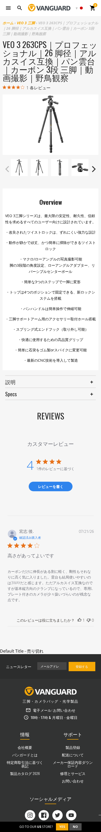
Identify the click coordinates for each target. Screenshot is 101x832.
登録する (82, 666)
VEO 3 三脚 (26, 22)
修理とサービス (72, 773)
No (75, 827)
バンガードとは (25, 754)
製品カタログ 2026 (25, 773)
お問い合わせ (64, 710)
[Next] (93, 169)
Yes (62, 827)
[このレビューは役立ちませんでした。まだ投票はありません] (88, 620)
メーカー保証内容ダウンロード (73, 763)
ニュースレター (18, 666)
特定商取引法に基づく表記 (25, 763)
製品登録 (73, 747)
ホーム (8, 22)
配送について (73, 754)
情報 (25, 734)
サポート (72, 734)
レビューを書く (50, 486)
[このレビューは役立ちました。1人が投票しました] (79, 620)
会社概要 (25, 747)
